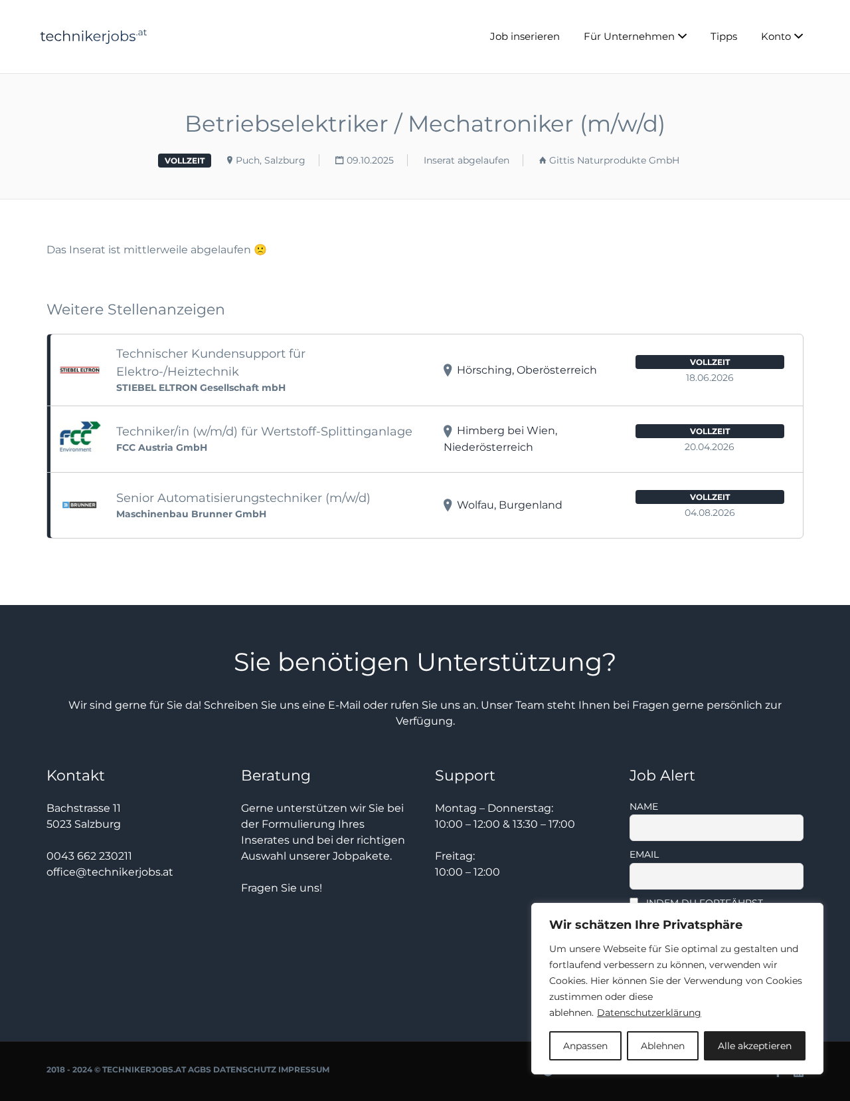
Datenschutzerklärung (649, 1013)
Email (644, 854)
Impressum (303, 1069)
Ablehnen (663, 1046)
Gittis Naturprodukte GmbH (614, 160)
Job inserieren (525, 36)
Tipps (724, 36)
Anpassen (585, 1046)
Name (644, 806)
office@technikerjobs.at (109, 872)
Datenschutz (244, 1069)
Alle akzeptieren (755, 1046)
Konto (776, 36)
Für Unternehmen (629, 36)
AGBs (199, 1069)
